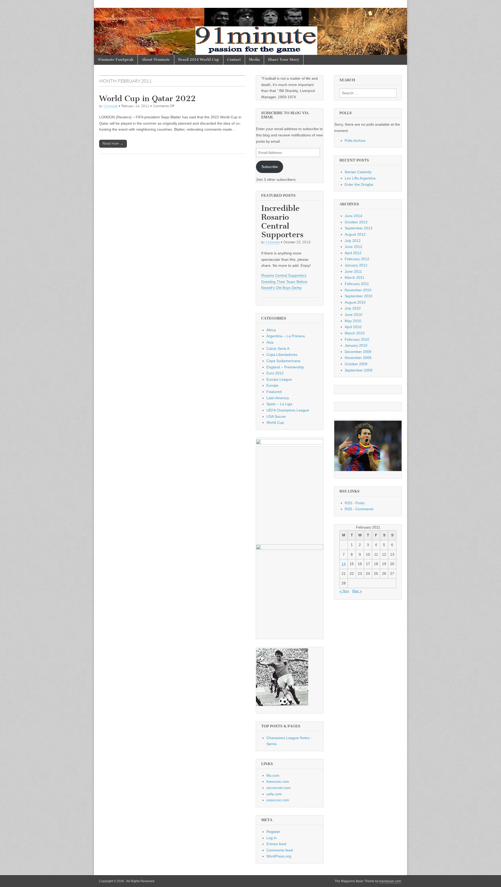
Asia (269, 342)
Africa (271, 330)
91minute (110, 106)
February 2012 (357, 259)
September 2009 (358, 370)
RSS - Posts (355, 503)
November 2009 (358, 358)
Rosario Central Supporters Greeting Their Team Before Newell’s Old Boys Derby (284, 281)
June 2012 (353, 247)
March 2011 (354, 277)
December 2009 (358, 352)
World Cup (275, 422)
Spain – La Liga (279, 404)
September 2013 (358, 228)
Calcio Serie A (277, 348)
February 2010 (357, 339)
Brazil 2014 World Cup (198, 59)
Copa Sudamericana (283, 361)
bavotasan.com (390, 881)
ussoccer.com (277, 800)
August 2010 (355, 302)
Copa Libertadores (281, 354)
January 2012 (356, 265)
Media (254, 59)
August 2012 (355, 234)
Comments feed (279, 850)
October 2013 (356, 222)
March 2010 (355, 333)
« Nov (344, 591)
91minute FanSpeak (116, 59)
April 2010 (353, 327)
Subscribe (269, 167)
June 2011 (353, 271)
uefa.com (274, 794)
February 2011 (357, 284)
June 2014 (353, 216)
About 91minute (156, 59)
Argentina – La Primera (285, 336)
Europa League (279, 379)
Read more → (113, 144)
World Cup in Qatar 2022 (147, 98)
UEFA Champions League (287, 410)
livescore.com (277, 781)
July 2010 (353, 308)
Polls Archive (355, 140)
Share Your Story (283, 59)
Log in (271, 838)
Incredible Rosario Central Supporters (282, 221)
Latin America (277, 398)
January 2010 (356, 345)
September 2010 (358, 296)
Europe (272, 385)
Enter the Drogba (359, 184)
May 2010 (353, 321)
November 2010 (358, 290)
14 (344, 564)
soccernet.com (278, 788)
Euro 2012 (275, 373)
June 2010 (353, 314)
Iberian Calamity (358, 172)
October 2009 (356, 364)
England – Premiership (285, 367)
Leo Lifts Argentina (360, 178)
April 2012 (353, 253)
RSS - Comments (359, 509)
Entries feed (276, 844)
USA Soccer (276, 416)
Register (273, 832)
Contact (234, 59)
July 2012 (353, 241)
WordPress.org (278, 856)
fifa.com (272, 775)
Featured (274, 392)
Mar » (357, 591)
